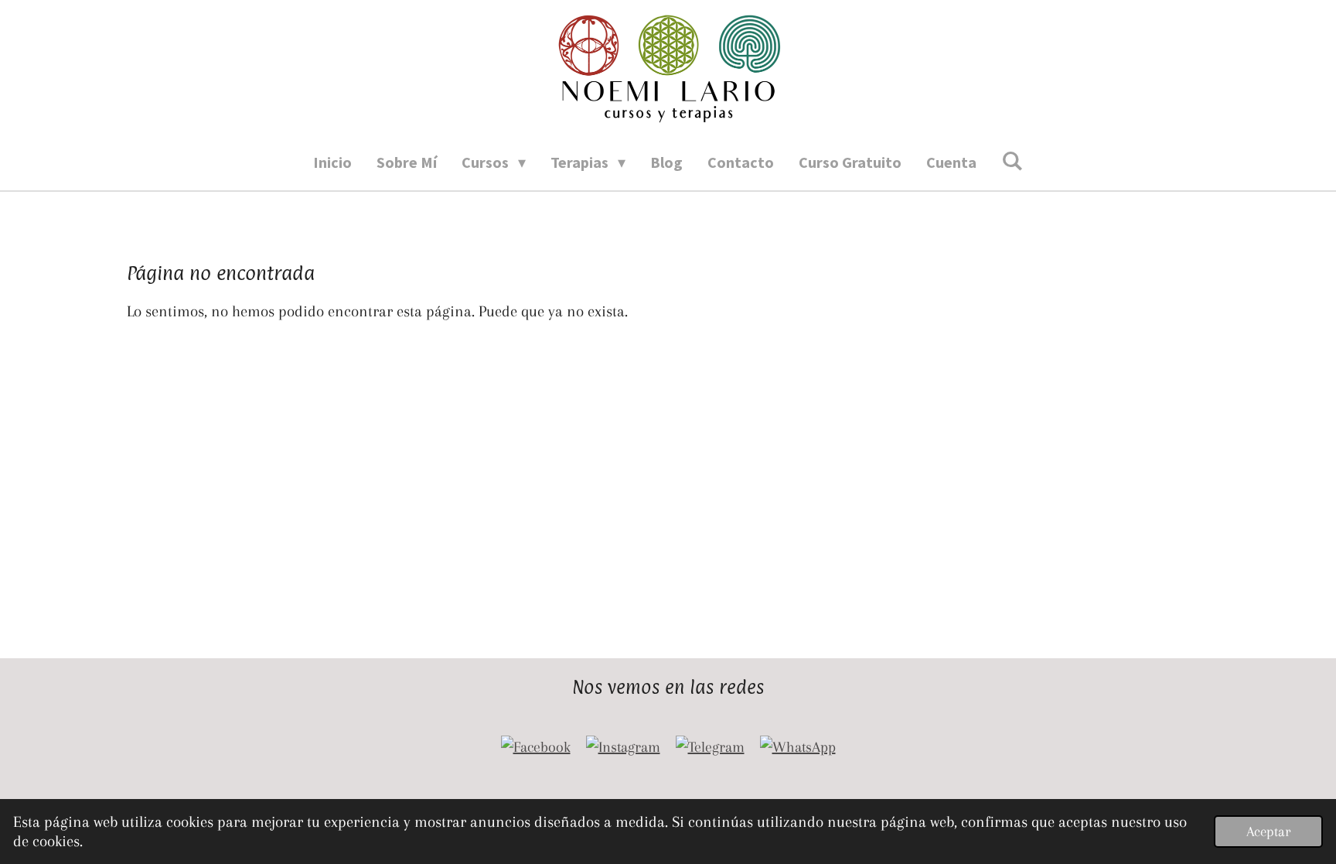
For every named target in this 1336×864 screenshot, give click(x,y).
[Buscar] (1012, 160)
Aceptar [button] (1268, 831)
